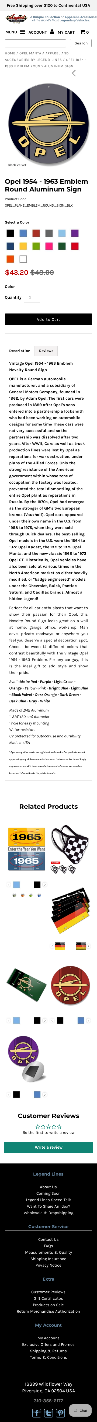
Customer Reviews (48, 1291)
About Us (48, 1186)
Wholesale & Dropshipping (48, 1212)
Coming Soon (48, 1193)
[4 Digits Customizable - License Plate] (26, 874)
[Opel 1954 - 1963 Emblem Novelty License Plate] (26, 1009)
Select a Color (17, 222)
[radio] (10, 233)
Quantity (13, 297)
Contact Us (48, 1239)
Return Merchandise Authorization (48, 1311)
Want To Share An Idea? (48, 1206)
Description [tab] (19, 350)
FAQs (48, 1245)
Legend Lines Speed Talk (48, 1199)
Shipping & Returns (48, 1350)
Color (10, 286)
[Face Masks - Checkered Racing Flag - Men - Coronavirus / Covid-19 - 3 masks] (70, 874)
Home (10, 53)
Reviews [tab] (46, 350)
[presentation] (45, 885)
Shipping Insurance (48, 1258)
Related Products (48, 806)
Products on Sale (48, 1304)
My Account (48, 1338)
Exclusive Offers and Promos (48, 1344)
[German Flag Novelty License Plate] (70, 935)
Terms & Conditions (48, 1357)
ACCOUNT (38, 32)
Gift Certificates (48, 1298)
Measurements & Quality (48, 1252)
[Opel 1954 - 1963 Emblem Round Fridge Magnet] (26, 1083)
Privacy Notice (48, 1265)
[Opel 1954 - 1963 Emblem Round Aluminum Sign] (70, 1009)
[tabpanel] (48, 568)
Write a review (49, 1147)
